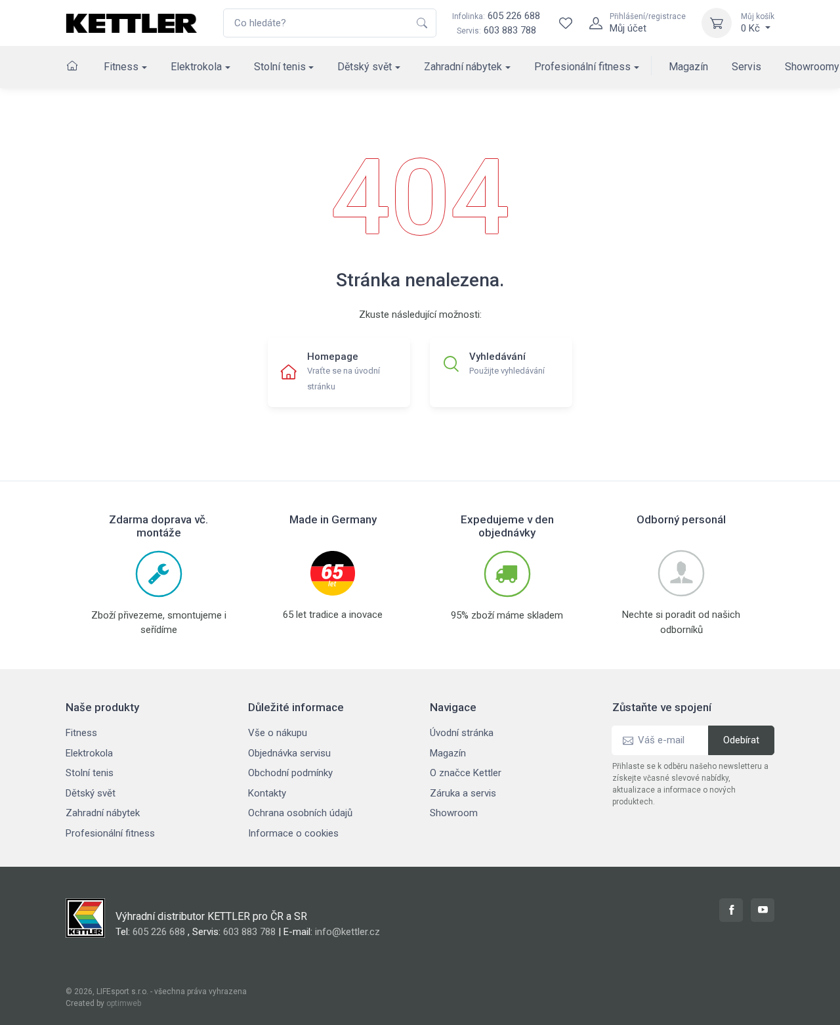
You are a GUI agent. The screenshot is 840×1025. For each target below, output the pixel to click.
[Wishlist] (566, 23)
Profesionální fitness (582, 66)
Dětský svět (364, 66)
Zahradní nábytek (463, 66)
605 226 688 (496, 16)
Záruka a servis (463, 793)
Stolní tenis (280, 66)
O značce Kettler (465, 773)
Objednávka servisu (289, 753)
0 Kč (757, 23)
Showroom (454, 813)
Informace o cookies (293, 833)
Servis (746, 66)
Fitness (121, 66)
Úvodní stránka (462, 733)
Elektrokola (196, 66)
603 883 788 (510, 30)
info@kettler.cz (347, 932)
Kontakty (267, 793)
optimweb (123, 1003)
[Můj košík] (717, 23)
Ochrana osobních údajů (300, 813)
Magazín (688, 66)
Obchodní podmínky (290, 773)
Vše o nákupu (277, 733)
